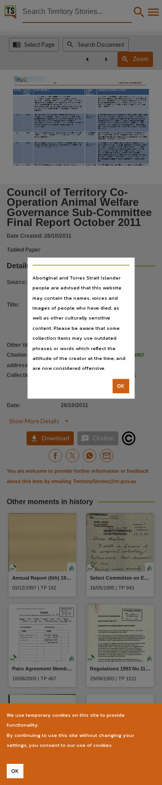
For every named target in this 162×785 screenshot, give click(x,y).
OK (121, 386)
